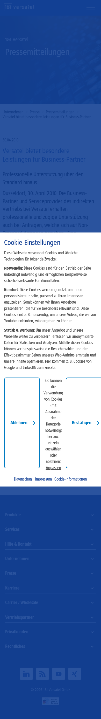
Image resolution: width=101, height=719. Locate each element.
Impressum (43, 479)
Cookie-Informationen (70, 479)
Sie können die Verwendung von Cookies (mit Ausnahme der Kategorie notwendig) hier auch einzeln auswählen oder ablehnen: (53, 421)
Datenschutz (23, 479)
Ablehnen (18, 423)
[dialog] (50, 359)
